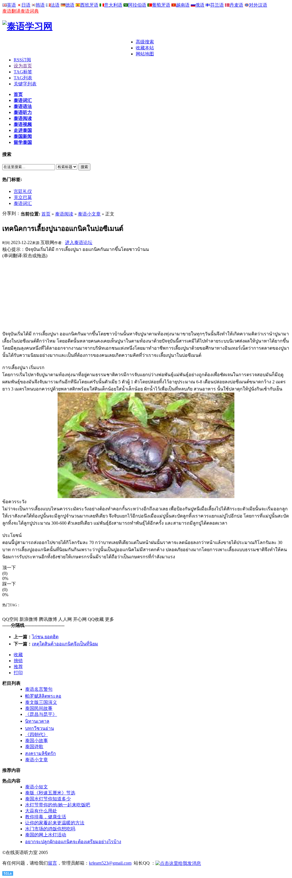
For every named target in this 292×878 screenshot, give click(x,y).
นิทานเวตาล (37, 721)
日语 (26, 5)
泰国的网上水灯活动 (45, 834)
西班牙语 (89, 5)
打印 (18, 672)
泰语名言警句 (38, 689)
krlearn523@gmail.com (110, 863)
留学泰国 (23, 142)
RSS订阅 (22, 59)
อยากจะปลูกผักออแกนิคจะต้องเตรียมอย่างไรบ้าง (73, 841)
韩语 (40, 5)
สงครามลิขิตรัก (40, 753)
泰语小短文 (36, 786)
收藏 (18, 654)
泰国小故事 (36, 740)
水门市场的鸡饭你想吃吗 (50, 828)
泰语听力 (23, 112)
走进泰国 (23, 130)
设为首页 (23, 65)
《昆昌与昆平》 (41, 714)
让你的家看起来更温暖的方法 (54, 822)
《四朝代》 (36, 734)
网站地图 (145, 53)
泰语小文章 (89, 214)
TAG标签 (23, 71)
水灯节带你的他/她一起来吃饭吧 (57, 804)
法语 (55, 5)
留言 (52, 863)
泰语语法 (23, 106)
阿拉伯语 (137, 5)
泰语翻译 (11, 11)
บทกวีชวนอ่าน (39, 728)
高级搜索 (145, 41)
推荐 (18, 666)
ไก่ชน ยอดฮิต (45, 636)
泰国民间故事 (38, 708)
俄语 (199, 5)
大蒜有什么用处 (41, 810)
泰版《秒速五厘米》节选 (50, 792)
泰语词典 (30, 11)
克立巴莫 (23, 197)
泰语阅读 (23, 118)
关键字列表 (25, 83)
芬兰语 (217, 5)
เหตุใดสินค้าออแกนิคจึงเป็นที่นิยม (65, 643)
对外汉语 (258, 5)
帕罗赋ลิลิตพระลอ (43, 696)
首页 (18, 94)
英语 (11, 5)
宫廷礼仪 (23, 191)
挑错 (18, 660)
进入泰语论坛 (78, 242)
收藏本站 (145, 47)
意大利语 (113, 5)
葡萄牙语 (161, 5)
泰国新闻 (23, 136)
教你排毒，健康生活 (45, 816)
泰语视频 (23, 124)
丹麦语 (236, 5)
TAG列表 (23, 77)
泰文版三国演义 (41, 702)
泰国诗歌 (34, 746)
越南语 (183, 5)
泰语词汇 (23, 100)
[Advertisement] (69, 47)
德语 (69, 5)
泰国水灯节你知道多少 (48, 798)
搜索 (84, 167)
